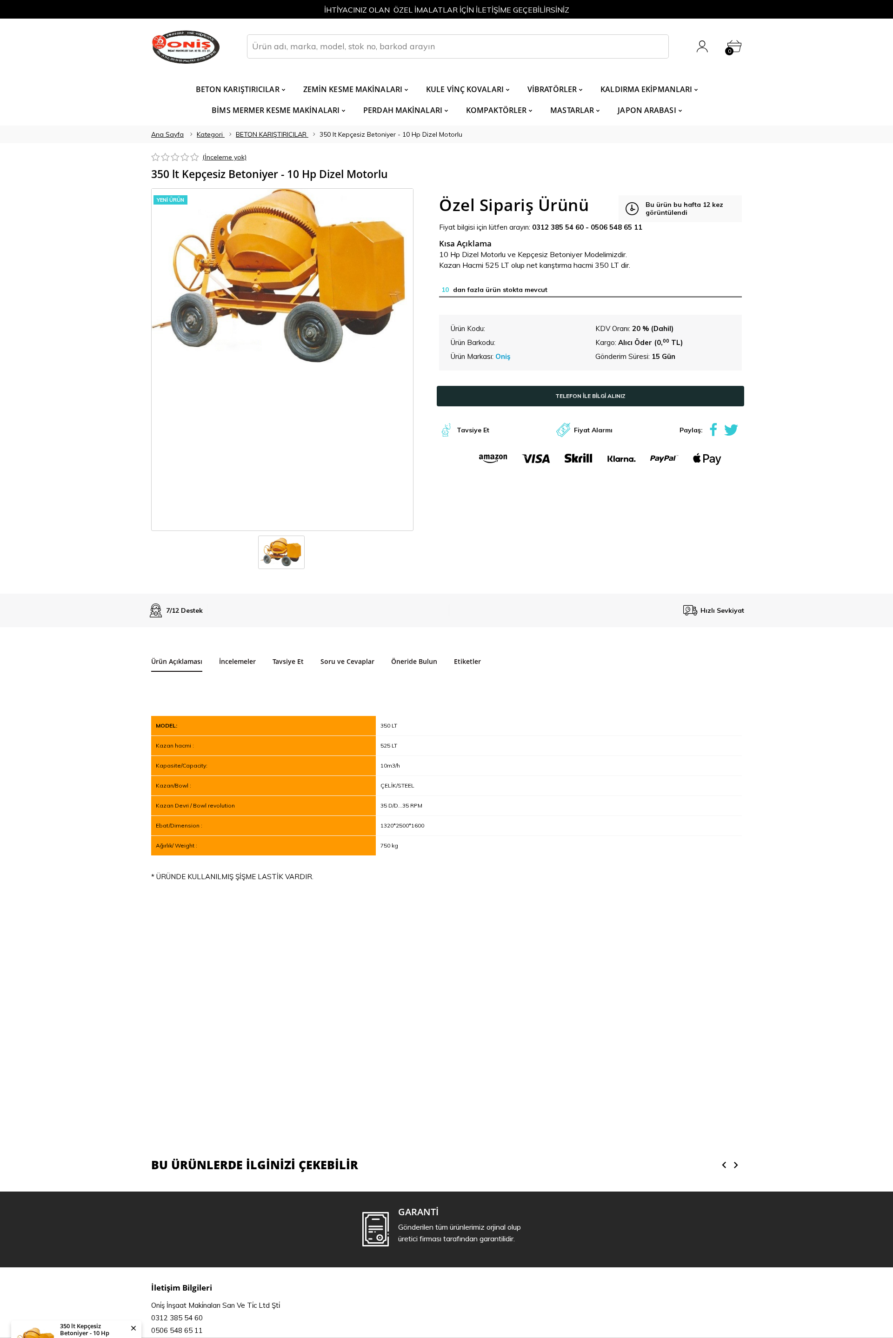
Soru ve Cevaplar (347, 661)
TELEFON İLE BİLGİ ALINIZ (590, 395)
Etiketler (467, 661)
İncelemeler (237, 661)
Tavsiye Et (473, 430)
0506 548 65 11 (616, 227)
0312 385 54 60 (558, 227)
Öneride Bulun (414, 661)
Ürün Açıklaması (176, 661)
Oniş (503, 356)
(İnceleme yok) (224, 157)
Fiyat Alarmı (593, 430)
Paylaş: (691, 430)
